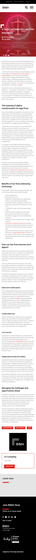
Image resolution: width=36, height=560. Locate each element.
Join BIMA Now (11, 505)
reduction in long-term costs (14, 223)
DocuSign (17, 298)
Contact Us (27, 1)
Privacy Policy (6, 530)
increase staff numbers (19, 232)
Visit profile (9, 466)
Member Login (9, 1)
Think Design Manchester (16, 552)
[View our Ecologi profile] (18, 540)
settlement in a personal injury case (20, 170)
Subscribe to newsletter (18, 1)
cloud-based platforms (18, 341)
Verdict (20, 85)
